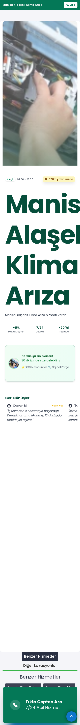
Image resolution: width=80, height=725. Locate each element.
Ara (72, 5)
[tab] (40, 656)
